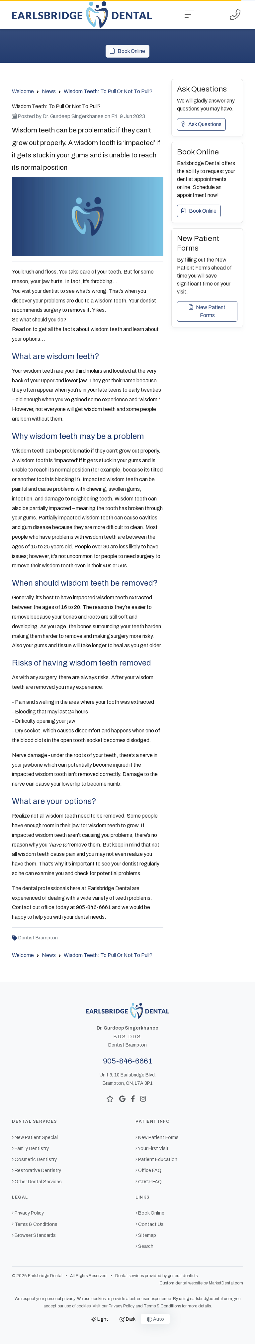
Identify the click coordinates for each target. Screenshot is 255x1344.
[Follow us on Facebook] (132, 1099)
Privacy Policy (29, 1213)
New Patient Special (36, 1137)
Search (145, 1246)
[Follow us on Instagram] (143, 1099)
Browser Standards (35, 1235)
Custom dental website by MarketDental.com (201, 1283)
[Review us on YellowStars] (110, 1099)
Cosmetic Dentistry (36, 1159)
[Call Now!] (235, 15)
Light (102, 1319)
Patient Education (157, 1159)
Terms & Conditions (36, 1224)
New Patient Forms (209, 311)
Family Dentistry (32, 1148)
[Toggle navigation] (189, 15)
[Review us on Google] (122, 1099)
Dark (130, 1319)
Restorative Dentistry (38, 1170)
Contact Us (151, 1224)
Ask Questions (203, 124)
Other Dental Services (38, 1181)
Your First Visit (153, 1148)
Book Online (130, 51)
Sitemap (147, 1235)
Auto (158, 1319)
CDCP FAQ (150, 1181)
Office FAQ (149, 1170)
